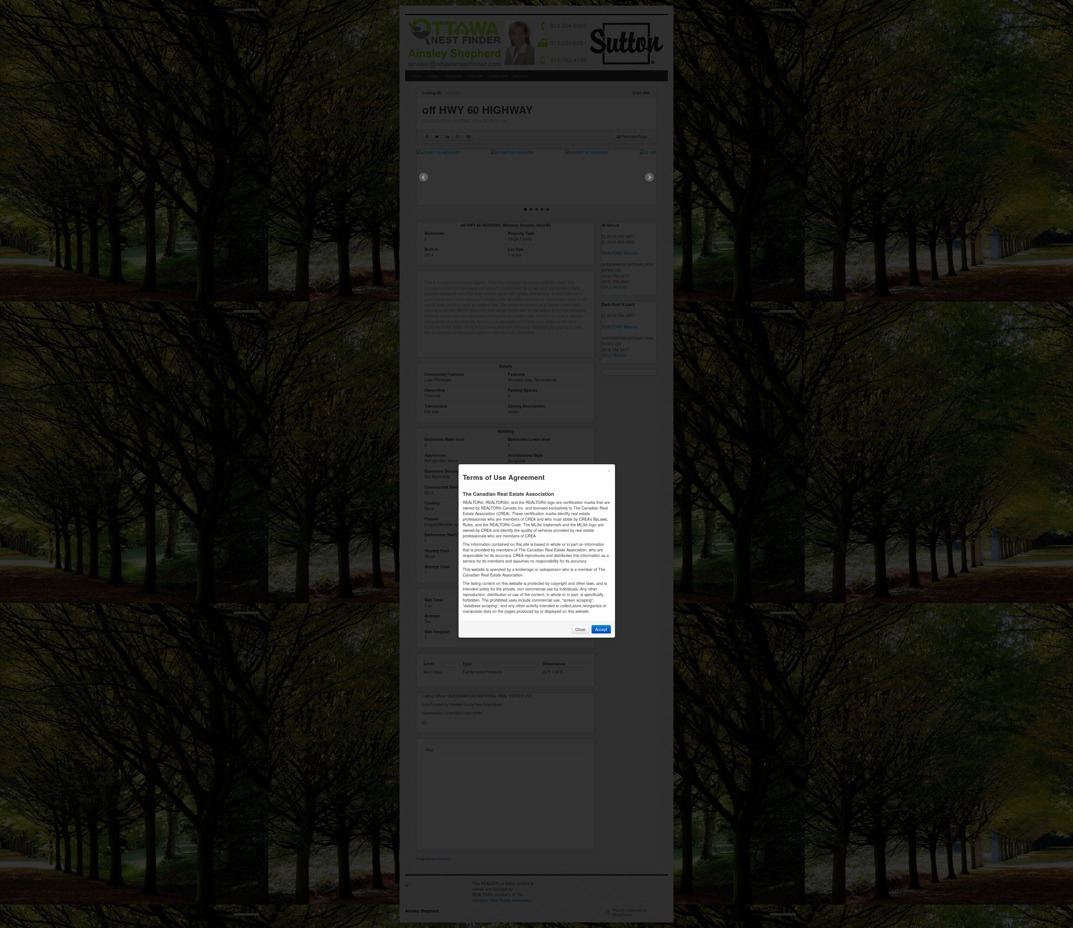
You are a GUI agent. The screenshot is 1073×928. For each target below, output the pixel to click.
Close (580, 629)
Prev (423, 177)
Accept (601, 629)
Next (649, 177)
